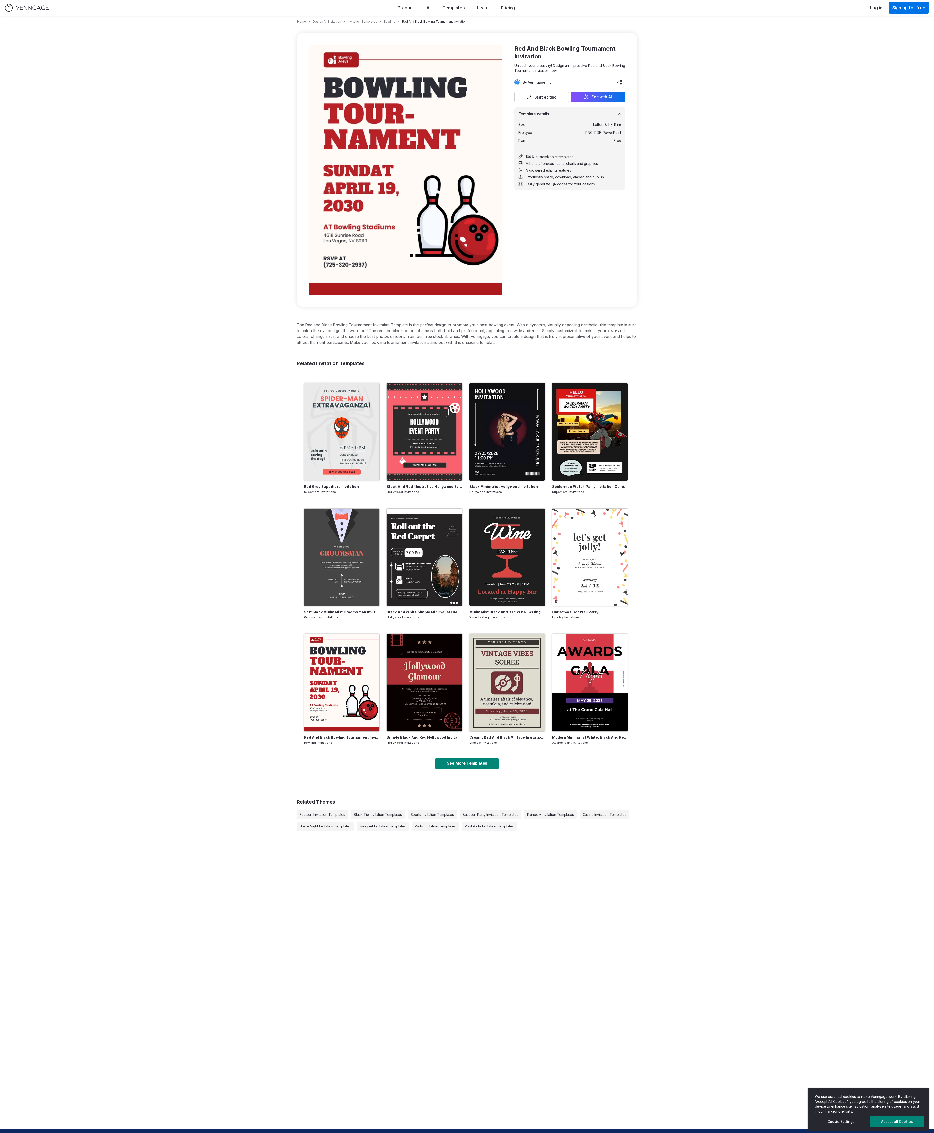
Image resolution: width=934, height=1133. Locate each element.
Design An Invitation (327, 21)
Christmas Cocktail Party (575, 612)
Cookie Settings (840, 1121)
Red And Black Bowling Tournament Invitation (341, 737)
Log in (876, 7)
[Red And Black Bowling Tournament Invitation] (341, 682)
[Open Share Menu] (619, 82)
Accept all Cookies (897, 1121)
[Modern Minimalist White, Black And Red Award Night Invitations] (590, 682)
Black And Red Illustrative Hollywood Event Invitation (424, 486)
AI (428, 7)
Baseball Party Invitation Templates (490, 814)
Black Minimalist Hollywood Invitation (503, 486)
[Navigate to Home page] (27, 8)
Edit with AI (602, 96)
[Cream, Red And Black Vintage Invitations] (507, 682)
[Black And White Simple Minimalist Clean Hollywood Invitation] (424, 557)
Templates (454, 7)
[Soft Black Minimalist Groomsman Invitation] (341, 557)
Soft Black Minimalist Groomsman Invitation (341, 612)
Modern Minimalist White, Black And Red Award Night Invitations (590, 737)
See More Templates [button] (467, 763)
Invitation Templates (362, 21)
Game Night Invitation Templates (325, 826)
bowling (389, 21)
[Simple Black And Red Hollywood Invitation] (424, 682)
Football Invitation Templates (322, 814)
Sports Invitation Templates (432, 814)
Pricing (508, 7)
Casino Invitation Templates (604, 814)
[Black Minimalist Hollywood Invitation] (507, 432)
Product (406, 7)
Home (301, 21)
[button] (541, 97)
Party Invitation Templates (435, 826)
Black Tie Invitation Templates (378, 814)
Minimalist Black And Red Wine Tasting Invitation (507, 612)
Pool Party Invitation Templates (489, 826)
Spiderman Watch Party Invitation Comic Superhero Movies (590, 486)
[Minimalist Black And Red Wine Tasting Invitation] (507, 557)
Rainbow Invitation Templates (550, 814)
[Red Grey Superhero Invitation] (341, 432)
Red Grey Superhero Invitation (331, 486)
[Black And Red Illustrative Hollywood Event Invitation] (424, 432)
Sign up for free (908, 7)
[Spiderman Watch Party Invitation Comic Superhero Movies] (590, 432)
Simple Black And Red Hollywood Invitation (424, 737)
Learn (483, 7)
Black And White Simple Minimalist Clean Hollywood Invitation (424, 612)
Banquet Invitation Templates (383, 826)
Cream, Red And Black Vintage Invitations (507, 737)
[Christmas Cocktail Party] (590, 557)
